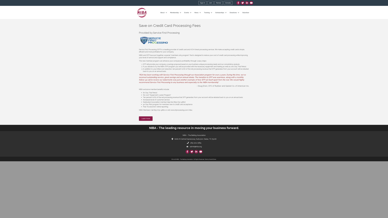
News (196, 12)
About (162, 12)
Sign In (202, 3)
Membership (174, 12)
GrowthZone (212, 159)
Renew (218, 3)
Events (186, 12)
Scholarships (219, 12)
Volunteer (245, 12)
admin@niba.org (196, 147)
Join (210, 3)
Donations (233, 12)
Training (207, 12)
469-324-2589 (195, 143)
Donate (228, 3)
